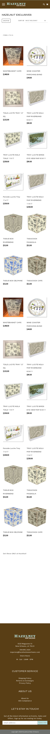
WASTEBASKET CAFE (12, 71)
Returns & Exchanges (25, 681)
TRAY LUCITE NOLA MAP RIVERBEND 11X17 (35, 200)
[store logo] (16, 4)
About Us (25, 698)
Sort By (21, 20)
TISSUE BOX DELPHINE (13, 281)
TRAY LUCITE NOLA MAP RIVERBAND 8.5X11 (35, 116)
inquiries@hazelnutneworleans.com (25, 652)
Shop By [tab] (6, 21)
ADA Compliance (25, 701)
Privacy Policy (25, 683)
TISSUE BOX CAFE (34, 281)
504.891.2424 (25, 650)
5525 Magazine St (25, 644)
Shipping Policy (25, 678)
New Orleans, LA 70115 (25, 646)
